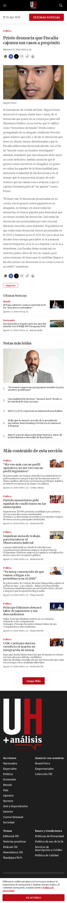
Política (7, 31)
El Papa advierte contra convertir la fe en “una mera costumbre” (24, 306)
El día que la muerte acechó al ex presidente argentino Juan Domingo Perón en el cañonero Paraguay (34, 423)
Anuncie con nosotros (49, 758)
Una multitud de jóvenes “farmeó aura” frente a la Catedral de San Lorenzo (35, 400)
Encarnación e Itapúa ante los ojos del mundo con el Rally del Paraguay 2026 (24, 325)
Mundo (7, 301)
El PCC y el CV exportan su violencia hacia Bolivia (35, 411)
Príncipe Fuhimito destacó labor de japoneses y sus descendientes (22, 611)
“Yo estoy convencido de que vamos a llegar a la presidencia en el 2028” (23, 575)
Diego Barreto (37, 595)
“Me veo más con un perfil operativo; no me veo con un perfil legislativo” (23, 468)
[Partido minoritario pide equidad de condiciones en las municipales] (57, 499)
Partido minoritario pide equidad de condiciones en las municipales (24, 503)
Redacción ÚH (36, 523)
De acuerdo (33, 897)
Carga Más (33, 681)
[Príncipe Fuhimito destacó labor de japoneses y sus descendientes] (57, 607)
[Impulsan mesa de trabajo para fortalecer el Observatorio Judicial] (57, 535)
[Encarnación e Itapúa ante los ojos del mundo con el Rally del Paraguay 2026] (57, 323)
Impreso (11, 285)
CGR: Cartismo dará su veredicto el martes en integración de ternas (19, 646)
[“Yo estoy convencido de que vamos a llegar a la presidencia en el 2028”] (57, 571)
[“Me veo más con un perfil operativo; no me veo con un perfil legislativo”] (57, 464)
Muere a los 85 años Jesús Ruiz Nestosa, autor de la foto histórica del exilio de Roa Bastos (35, 436)
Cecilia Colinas (37, 487)
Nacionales (9, 320)
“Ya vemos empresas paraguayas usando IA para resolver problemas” (36, 388)
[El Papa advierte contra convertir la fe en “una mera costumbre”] (57, 304)
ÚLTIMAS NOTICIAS (46, 17)
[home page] (33, 5)
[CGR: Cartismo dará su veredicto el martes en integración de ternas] (57, 642)
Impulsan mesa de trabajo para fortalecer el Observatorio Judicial (21, 539)
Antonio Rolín (36, 330)
